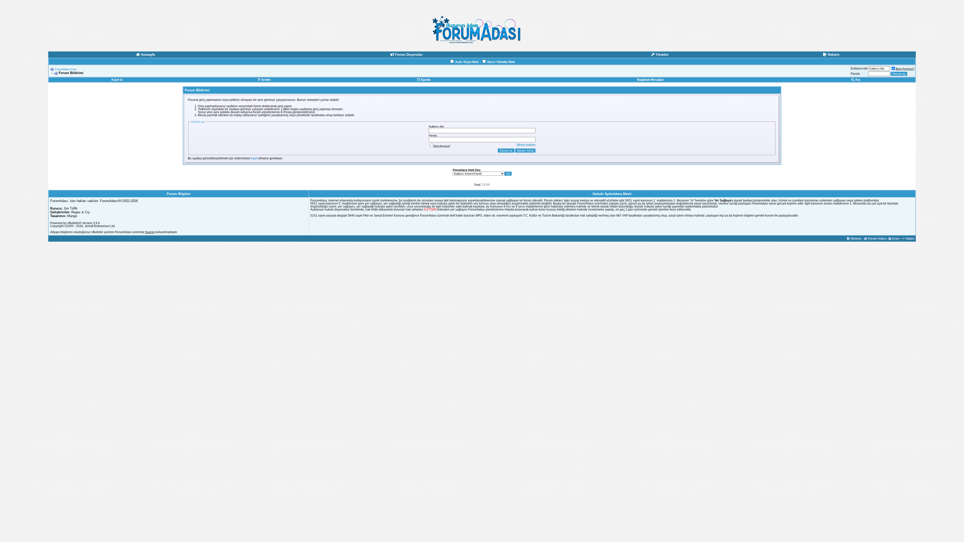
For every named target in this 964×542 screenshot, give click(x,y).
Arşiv (895, 238)
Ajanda (425, 79)
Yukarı (909, 238)
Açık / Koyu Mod (466, 61)
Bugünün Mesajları (650, 79)
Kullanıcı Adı (859, 68)
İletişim (855, 238)
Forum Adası (876, 238)
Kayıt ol (116, 79)
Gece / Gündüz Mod (501, 61)
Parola (855, 73)
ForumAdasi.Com (65, 69)
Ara (857, 79)
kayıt (254, 158)
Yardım (265, 79)
